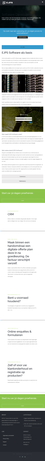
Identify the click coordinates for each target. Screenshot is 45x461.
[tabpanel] (22, 112)
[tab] (22, 47)
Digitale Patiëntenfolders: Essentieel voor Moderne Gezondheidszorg (32, 419)
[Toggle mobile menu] (42, 2)
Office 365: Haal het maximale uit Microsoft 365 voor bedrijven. (33, 425)
